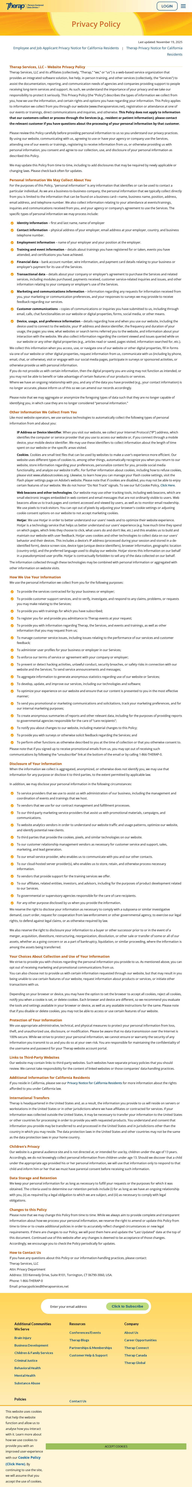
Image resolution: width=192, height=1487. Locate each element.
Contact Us (77, 1401)
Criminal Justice (26, 1360)
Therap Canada (135, 1355)
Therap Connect (136, 1348)
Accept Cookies (116, 1446)
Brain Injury (22, 1338)
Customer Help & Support (88, 1355)
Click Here (167, 485)
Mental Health (24, 1375)
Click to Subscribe (127, 1306)
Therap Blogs (79, 1340)
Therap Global (134, 1363)
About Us (131, 1333)
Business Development (31, 1345)
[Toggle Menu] (183, 6)
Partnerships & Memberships (90, 1348)
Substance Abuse (27, 1383)
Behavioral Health (27, 1368)
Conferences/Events (85, 1333)
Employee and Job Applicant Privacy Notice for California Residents (66, 48)
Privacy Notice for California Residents (94, 1083)
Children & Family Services (33, 1353)
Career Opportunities (140, 1340)
